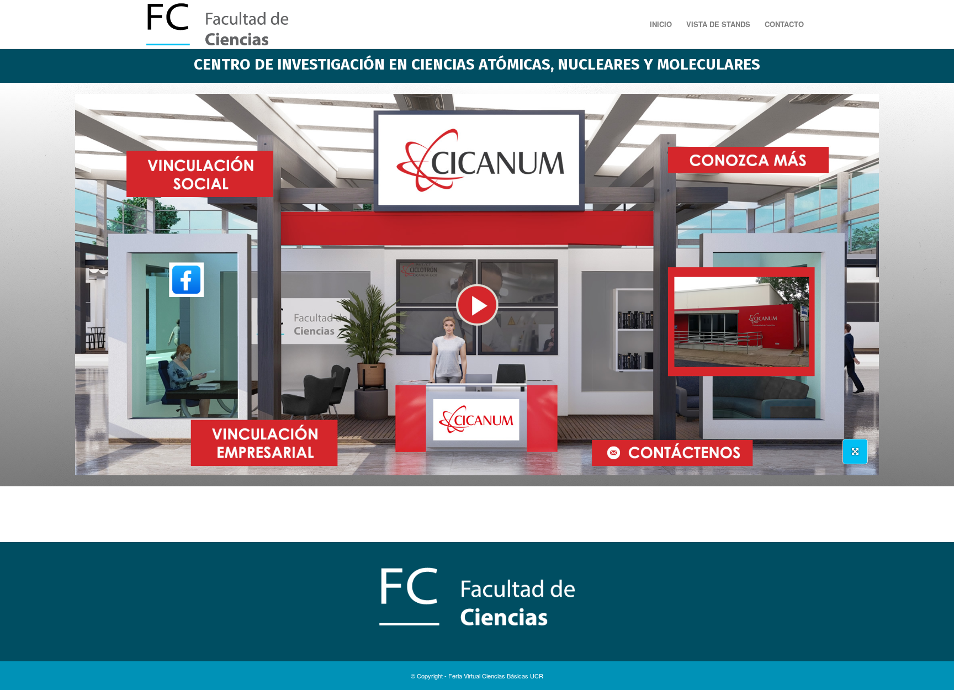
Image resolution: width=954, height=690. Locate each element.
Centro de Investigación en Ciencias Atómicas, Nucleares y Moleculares (477, 64)
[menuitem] (661, 24)
